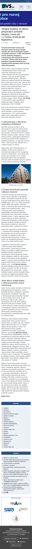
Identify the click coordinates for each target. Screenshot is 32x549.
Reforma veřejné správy (10, 414)
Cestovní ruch (7, 439)
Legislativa (6, 420)
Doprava (6, 427)
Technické (24, 538)
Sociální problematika (10, 423)
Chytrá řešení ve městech (11, 463)
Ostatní (5, 445)
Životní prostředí (8, 425)
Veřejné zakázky (8, 422)
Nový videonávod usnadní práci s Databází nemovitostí (13, 480)
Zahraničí (6, 443)
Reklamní (22, 542)
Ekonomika (6, 412)
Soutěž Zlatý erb (8, 447)
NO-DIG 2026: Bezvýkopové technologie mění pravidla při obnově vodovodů (16, 460)
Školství (5, 433)
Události (6, 408)
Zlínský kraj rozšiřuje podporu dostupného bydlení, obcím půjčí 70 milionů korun (13, 488)
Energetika (6, 437)
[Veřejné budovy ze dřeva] (16, 174)
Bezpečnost (7, 441)
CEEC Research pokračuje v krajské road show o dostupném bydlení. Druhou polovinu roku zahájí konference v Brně (16, 472)
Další (5, 492)
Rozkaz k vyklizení (9, 465)
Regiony (6, 418)
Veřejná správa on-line (10, 435)
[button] (21, 6)
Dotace (5, 431)
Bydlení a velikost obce (10, 458)
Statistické (11, 542)
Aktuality (6, 410)
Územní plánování (9, 429)
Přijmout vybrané (10, 538)
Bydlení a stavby (8, 416)
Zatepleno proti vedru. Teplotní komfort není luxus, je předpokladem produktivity (16, 484)
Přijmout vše (16, 545)
